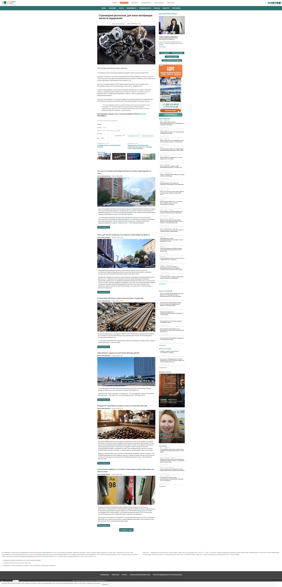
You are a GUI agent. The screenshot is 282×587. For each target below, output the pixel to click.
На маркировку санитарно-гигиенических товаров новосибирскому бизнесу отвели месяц (172, 450)
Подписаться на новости (147, 135)
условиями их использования (93, 583)
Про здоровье (165, 53)
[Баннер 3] (133, 156)
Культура (162, 275)
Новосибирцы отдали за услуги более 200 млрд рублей (118, 353)
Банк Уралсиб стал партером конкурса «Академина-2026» (171, 321)
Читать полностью (103, 227)
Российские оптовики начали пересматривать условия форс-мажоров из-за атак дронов (171, 479)
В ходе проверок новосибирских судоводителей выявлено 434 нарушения (172, 183)
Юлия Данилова (105, 176)
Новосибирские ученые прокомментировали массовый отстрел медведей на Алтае (171, 240)
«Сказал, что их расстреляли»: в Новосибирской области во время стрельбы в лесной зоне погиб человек (171, 268)
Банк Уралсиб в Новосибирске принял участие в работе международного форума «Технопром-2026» (170, 304)
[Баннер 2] (119, 156)
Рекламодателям (275, 4)
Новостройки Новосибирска (172, 60)
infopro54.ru (92, 554)
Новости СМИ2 (101, 152)
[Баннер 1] (104, 156)
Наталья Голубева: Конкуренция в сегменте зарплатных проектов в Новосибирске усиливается (168, 38)
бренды (118, 130)
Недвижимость (167, 228)
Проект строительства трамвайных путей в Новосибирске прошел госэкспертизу (172, 141)
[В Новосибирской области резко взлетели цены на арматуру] (126, 316)
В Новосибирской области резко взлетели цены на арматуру (120, 298)
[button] (265, 3)
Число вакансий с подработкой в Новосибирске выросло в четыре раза (171, 166)
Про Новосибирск (177, 53)
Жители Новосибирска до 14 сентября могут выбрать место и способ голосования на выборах (171, 203)
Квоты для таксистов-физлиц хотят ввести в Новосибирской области (123, 235)
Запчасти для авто (110, 130)
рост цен (103, 130)
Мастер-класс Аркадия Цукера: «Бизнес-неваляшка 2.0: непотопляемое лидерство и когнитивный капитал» (172, 360)
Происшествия (169, 265)
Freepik (105, 120)
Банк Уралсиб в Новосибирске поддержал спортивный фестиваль (172, 338)
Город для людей (171, 56)
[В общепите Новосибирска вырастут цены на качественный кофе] (126, 424)
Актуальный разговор (168, 14)
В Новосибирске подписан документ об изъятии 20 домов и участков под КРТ (171, 212)
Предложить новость (133, 135)
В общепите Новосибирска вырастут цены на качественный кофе (122, 406)
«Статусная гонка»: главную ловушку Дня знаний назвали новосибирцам (171, 277)
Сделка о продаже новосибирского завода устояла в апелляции (172, 175)
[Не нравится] (102, 138)
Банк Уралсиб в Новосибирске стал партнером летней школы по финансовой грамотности (172, 330)
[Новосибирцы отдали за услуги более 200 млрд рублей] (126, 371)
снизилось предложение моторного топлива (123, 217)
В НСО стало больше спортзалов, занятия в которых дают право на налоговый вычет (172, 193)
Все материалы (162, 46)
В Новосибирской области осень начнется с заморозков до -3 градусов (172, 258)
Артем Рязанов (120, 24)
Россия (104, 127)
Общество (166, 120)
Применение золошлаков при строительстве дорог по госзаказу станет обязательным (139, 146)
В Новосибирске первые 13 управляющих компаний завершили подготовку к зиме (172, 149)
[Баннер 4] (148, 156)
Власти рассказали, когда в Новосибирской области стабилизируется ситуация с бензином (172, 123)
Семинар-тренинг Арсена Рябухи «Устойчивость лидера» (169, 351)
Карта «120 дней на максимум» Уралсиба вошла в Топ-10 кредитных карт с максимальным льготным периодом (171, 295)
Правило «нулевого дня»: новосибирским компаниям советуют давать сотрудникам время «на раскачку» (172, 460)
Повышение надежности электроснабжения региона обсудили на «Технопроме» (171, 313)
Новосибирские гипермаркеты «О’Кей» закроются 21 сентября (171, 158)
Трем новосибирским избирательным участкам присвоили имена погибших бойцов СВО (171, 250)
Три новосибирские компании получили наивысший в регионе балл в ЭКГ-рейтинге (172, 469)
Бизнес (161, 130)
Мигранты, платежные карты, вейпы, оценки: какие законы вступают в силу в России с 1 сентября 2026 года (171, 221)
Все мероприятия (163, 367)
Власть (161, 120)
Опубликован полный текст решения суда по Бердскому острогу (172, 132)
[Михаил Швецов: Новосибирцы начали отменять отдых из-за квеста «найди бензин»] (172, 390)
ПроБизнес (166, 447)
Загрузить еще (126, 530)
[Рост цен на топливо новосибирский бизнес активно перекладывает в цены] (126, 192)
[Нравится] (98, 138)
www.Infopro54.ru (48, 552)
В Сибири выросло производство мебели (109, 146)
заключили (142, 509)
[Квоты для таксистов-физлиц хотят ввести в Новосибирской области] (126, 253)
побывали (142, 114)
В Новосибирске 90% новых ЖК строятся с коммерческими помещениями (172, 230)
